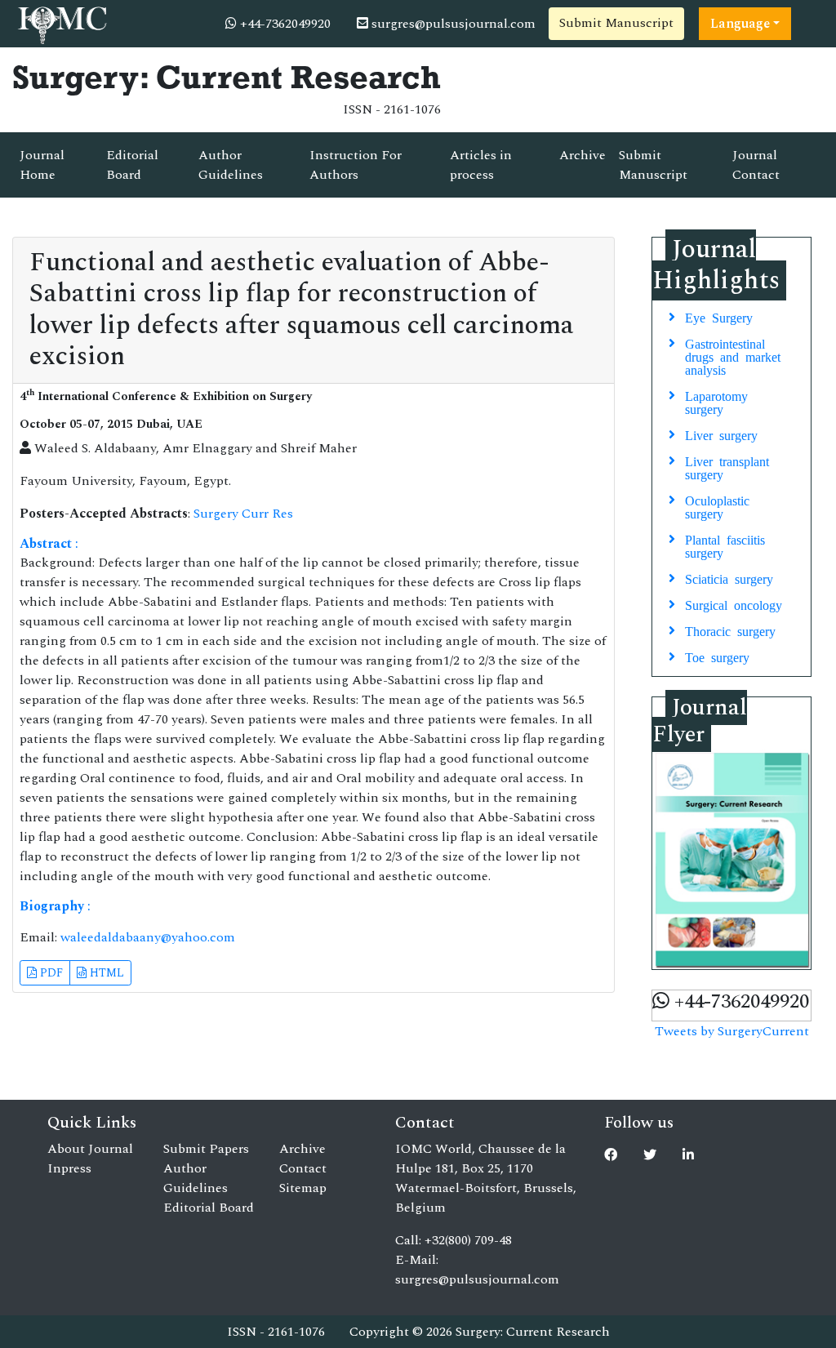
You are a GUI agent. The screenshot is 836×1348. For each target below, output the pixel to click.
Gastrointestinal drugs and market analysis (732, 356)
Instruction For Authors (355, 165)
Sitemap (303, 1188)
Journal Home (42, 165)
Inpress (69, 1168)
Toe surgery (717, 656)
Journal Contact (756, 165)
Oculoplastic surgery (717, 506)
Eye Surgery (719, 316)
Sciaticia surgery (729, 578)
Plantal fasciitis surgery (725, 545)
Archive (582, 155)
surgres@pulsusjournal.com (452, 23)
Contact (303, 1168)
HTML (105, 972)
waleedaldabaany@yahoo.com (147, 937)
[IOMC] (60, 23)
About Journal (90, 1149)
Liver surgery (721, 434)
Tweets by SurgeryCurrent (732, 1031)
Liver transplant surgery (727, 467)
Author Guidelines (230, 165)
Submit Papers (206, 1149)
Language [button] (740, 23)
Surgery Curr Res (243, 513)
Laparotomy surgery (716, 402)
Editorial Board (132, 165)
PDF (50, 972)
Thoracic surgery (730, 630)
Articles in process (481, 165)
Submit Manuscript (616, 23)
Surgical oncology (733, 604)
